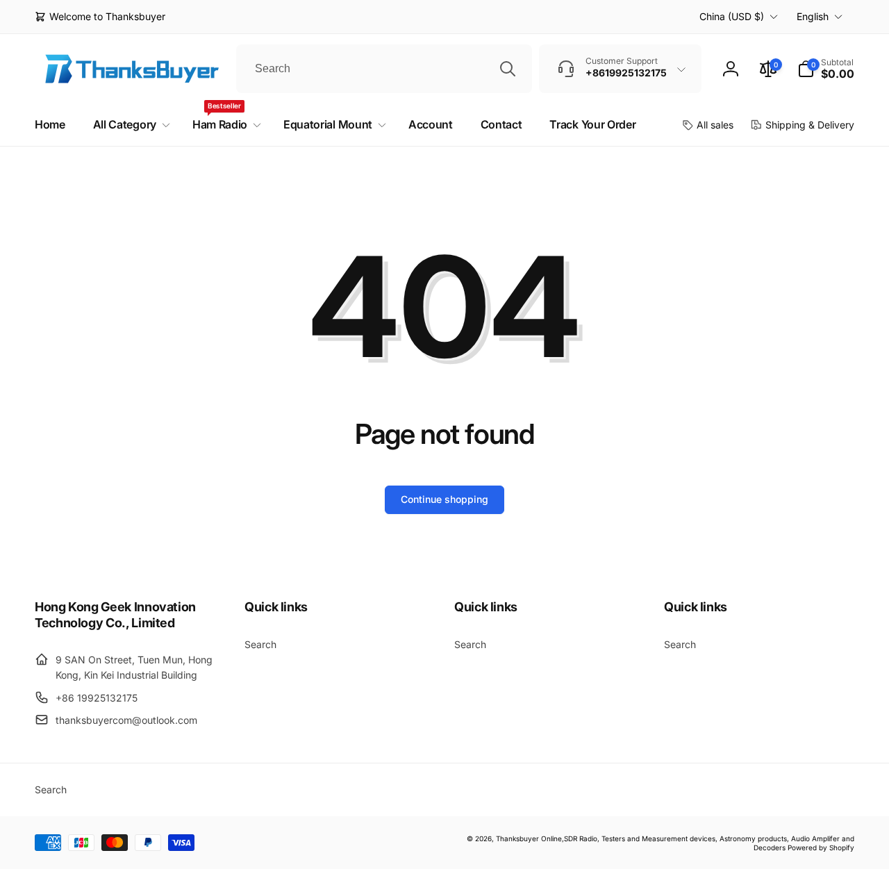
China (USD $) (731, 16)
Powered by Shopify (821, 847)
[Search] (508, 69)
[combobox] (384, 68)
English (813, 16)
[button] (825, 68)
